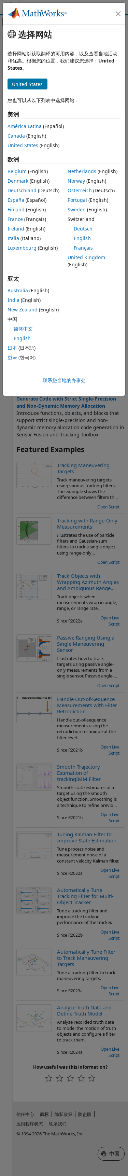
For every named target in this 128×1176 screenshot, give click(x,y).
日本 (12, 348)
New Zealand (23, 309)
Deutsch (83, 228)
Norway (76, 181)
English (82, 238)
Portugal (77, 200)
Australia (18, 290)
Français (83, 247)
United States (23, 145)
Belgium (17, 171)
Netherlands (82, 171)
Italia (13, 238)
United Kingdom (86, 257)
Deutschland (22, 190)
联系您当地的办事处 (64, 380)
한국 (12, 357)
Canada (16, 135)
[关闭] (118, 13)
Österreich (80, 190)
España (16, 200)
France (15, 219)
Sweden (77, 209)
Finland (16, 209)
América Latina (25, 126)
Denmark (18, 181)
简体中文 (23, 328)
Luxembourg (22, 247)
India (13, 300)
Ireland (16, 228)
